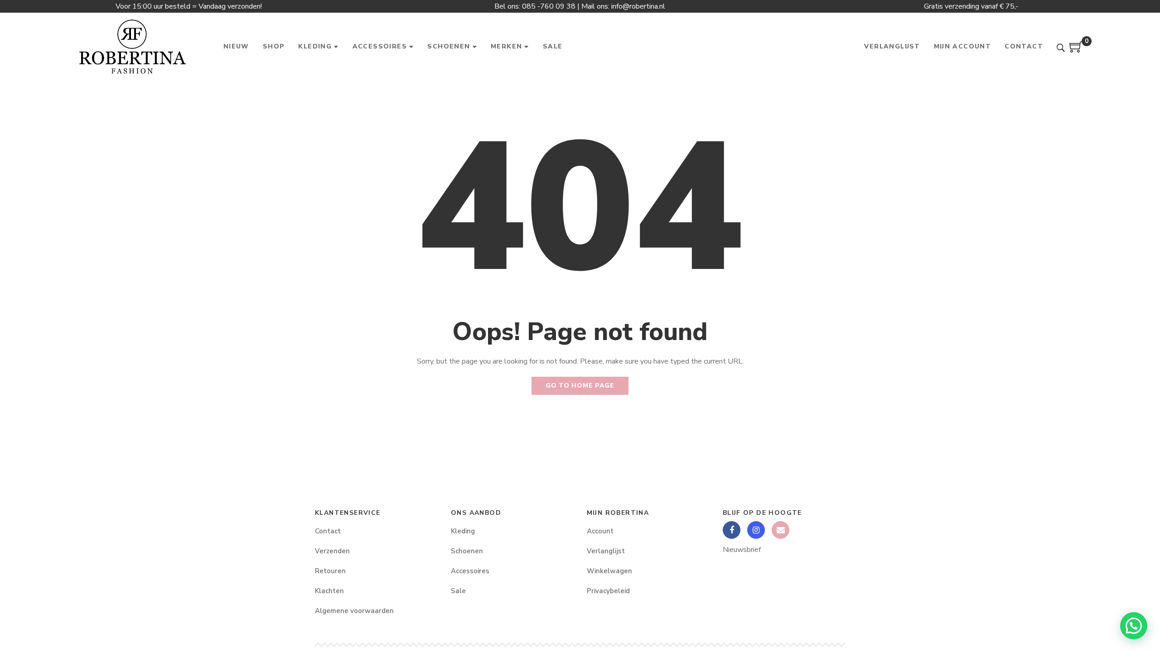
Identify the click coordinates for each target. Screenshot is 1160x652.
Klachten (329, 590)
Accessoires (470, 570)
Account (600, 531)
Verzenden (332, 551)
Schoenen (467, 551)
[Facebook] (731, 530)
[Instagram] (756, 530)
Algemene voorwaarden (354, 610)
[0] (1076, 50)
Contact (328, 531)
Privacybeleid (608, 590)
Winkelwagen (609, 570)
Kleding (463, 531)
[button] (1133, 625)
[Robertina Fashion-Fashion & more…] (132, 47)
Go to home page (580, 385)
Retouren (330, 570)
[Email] (780, 530)
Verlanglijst (606, 551)
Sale (458, 590)
